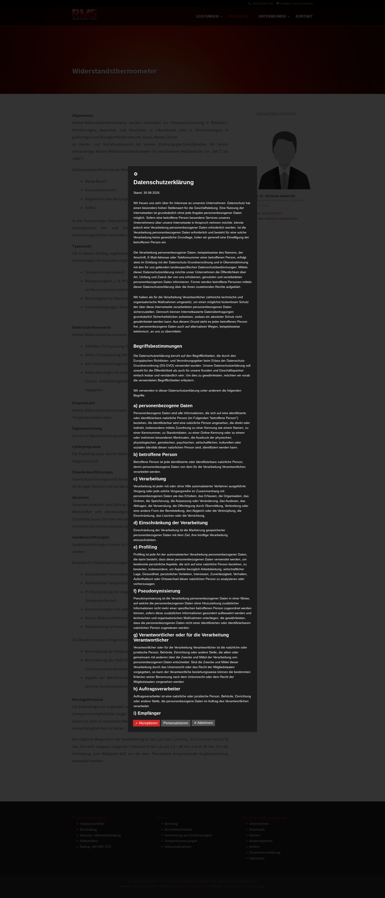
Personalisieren (175, 723)
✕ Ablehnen (203, 723)
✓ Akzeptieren (146, 723)
